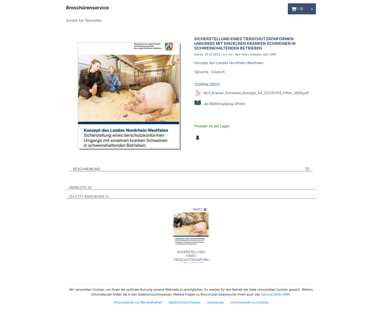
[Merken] (197, 138)
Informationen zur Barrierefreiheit (138, 302)
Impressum (215, 302)
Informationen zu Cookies (250, 302)
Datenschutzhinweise (185, 302)
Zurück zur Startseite (83, 20)
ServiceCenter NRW (275, 294)
